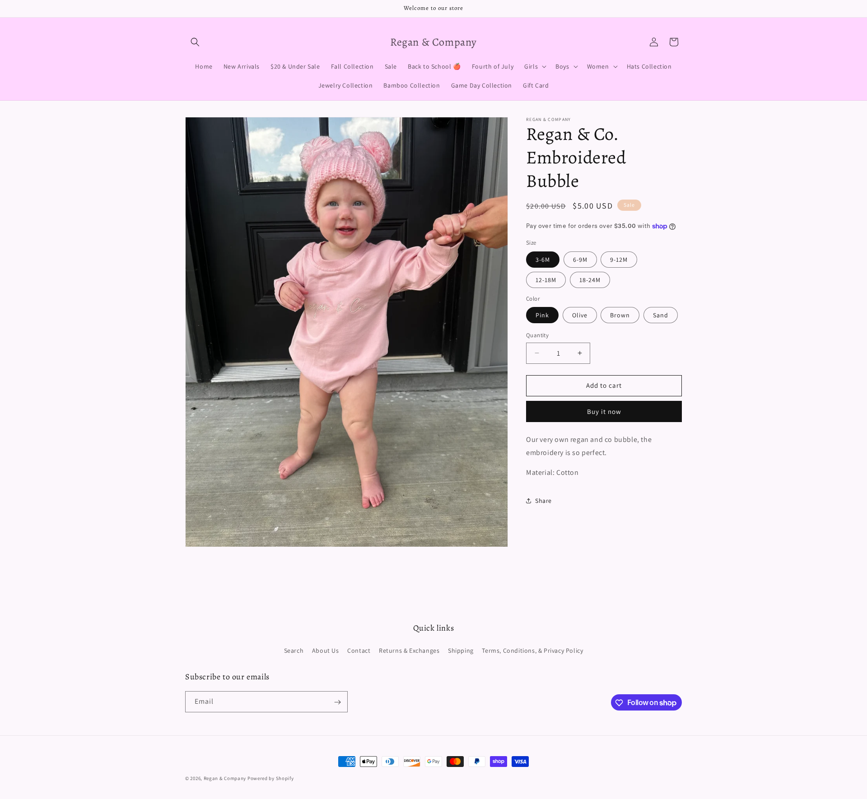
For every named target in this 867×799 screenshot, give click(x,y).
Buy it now (604, 411)
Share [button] (543, 500)
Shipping (461, 650)
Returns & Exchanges (409, 650)
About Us (325, 650)
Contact (358, 650)
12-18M (546, 280)
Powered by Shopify (270, 778)
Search (294, 650)
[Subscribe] (337, 702)
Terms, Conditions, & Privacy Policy (532, 650)
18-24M (590, 280)
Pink (542, 315)
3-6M (543, 259)
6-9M (580, 259)
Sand (660, 315)
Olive (579, 315)
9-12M (619, 259)
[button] (195, 42)
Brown (620, 315)
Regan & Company (225, 778)
